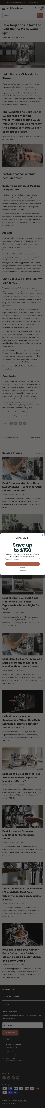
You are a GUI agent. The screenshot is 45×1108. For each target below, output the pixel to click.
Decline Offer (23, 567)
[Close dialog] (43, 535)
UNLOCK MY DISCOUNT (22, 564)
